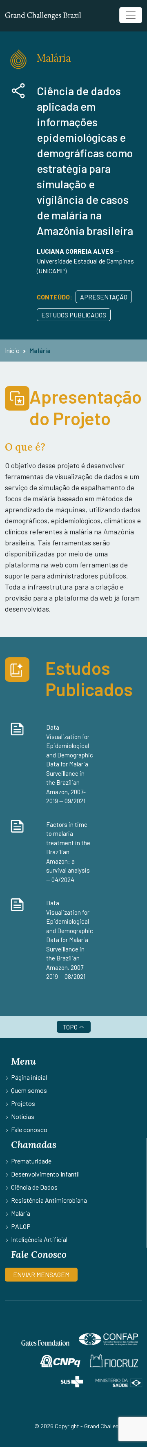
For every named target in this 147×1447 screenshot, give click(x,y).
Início (12, 350)
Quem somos (29, 1090)
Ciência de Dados (34, 1187)
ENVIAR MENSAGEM (41, 1274)
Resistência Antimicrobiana (49, 1200)
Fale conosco (29, 1129)
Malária (40, 350)
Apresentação (103, 297)
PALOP (21, 1226)
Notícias (22, 1116)
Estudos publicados (73, 315)
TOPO (71, 1027)
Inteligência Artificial (39, 1239)
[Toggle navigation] (130, 15)
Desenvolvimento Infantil (45, 1174)
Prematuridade (31, 1161)
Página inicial (29, 1077)
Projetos (23, 1103)
